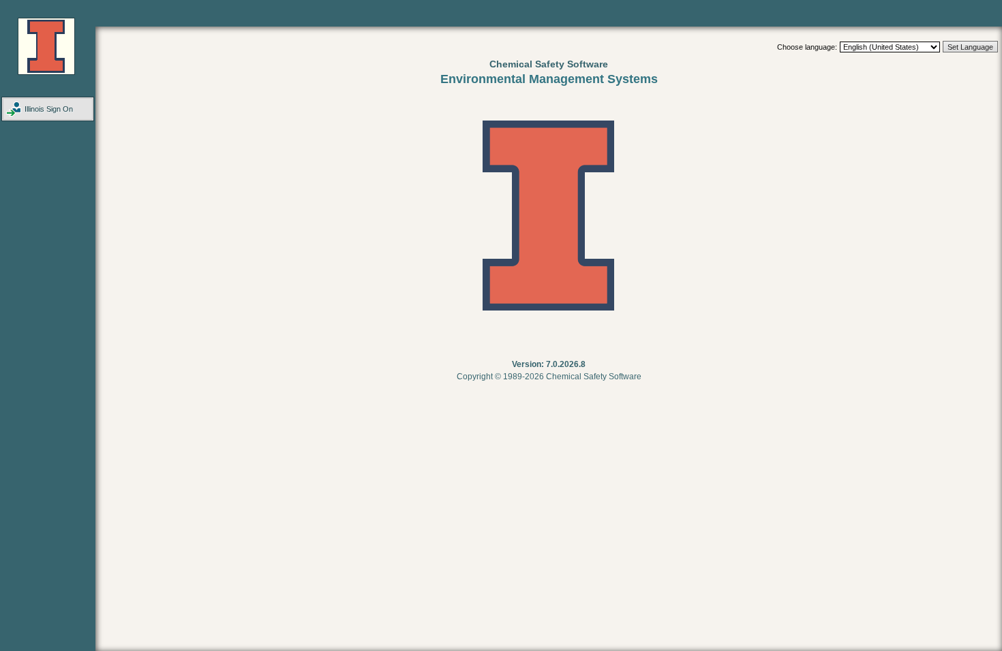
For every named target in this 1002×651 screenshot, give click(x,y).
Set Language (970, 47)
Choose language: (807, 47)
